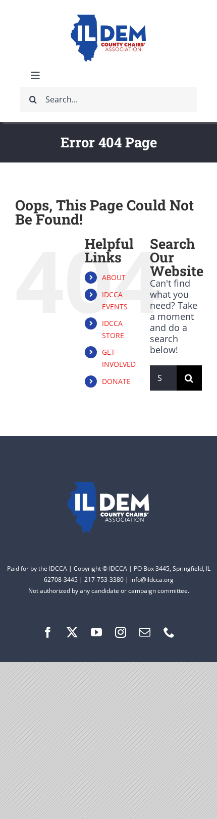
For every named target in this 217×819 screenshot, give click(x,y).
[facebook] (48, 632)
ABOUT (114, 277)
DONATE (116, 381)
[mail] (144, 632)
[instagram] (120, 632)
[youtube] (96, 632)
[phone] (169, 632)
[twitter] (72, 632)
